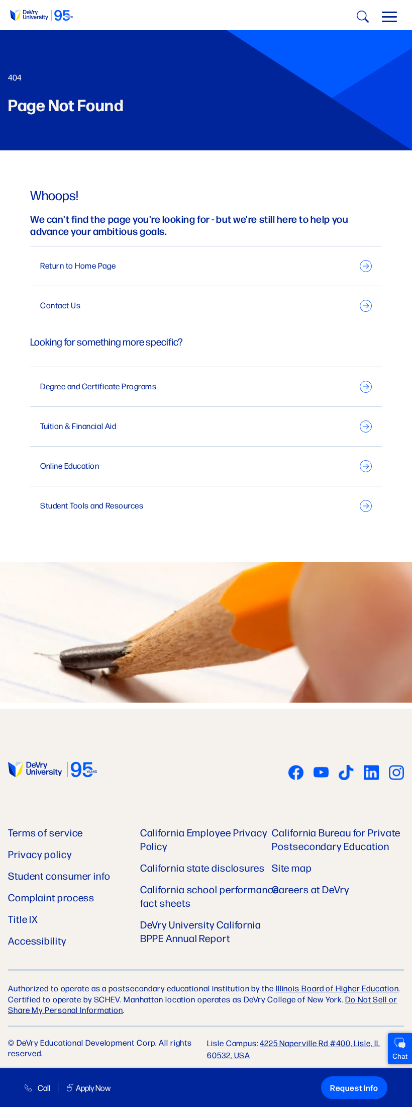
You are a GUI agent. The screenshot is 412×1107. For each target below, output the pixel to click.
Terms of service (45, 832)
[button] (389, 19)
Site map (292, 867)
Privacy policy (40, 853)
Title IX (23, 918)
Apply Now (93, 1087)
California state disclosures (202, 867)
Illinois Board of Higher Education (337, 988)
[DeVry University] (41, 15)
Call (44, 1087)
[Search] (361, 18)
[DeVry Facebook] (295, 773)
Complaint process (51, 897)
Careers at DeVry (310, 889)
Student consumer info (59, 875)
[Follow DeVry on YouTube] (321, 773)
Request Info (354, 1087)
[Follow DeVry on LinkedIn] (371, 773)
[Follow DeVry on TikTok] (346, 773)
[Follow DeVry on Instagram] (396, 773)
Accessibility (37, 940)
